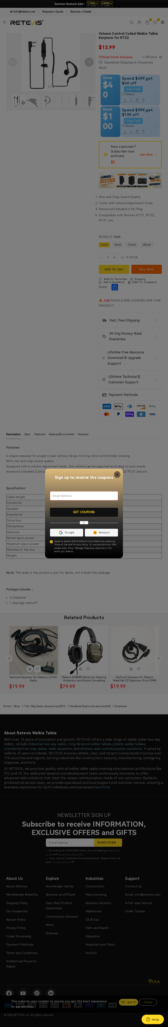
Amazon (104, 532)
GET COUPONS (84, 512)
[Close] (117, 474)
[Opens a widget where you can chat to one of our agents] (152, 1020)
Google (69, 532)
